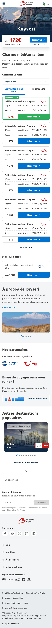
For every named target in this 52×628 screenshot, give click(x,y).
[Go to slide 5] (30, 336)
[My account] (43, 3)
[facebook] (5, 533)
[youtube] (12, 533)
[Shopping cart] (48, 3)
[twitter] (19, 533)
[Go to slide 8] (32, 455)
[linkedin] (34, 533)
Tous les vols (38, 88)
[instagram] (26, 533)
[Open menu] (4, 3)
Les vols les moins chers (13, 90)
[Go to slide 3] (26, 336)
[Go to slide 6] (28, 455)
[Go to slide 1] (21, 336)
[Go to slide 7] (30, 455)
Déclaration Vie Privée (16, 510)
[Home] (26, 3)
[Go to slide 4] (28, 336)
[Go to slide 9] (34, 455)
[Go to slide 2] (23, 336)
